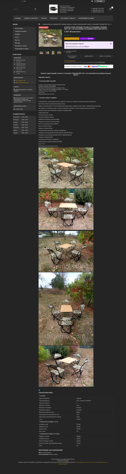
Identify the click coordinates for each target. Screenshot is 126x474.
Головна (18, 18)
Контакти (53, 18)
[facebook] (39, 390)
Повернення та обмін (86, 18)
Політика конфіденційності (100, 462)
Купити (72, 38)
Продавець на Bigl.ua (63, 460)
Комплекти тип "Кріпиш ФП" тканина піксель (57, 24)
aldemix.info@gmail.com (22, 82)
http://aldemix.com (20, 80)
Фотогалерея (19, 28)
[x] (41, 390)
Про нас (44, 18)
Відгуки (17, 43)
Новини (17, 34)
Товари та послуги (31, 18)
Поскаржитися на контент (83, 462)
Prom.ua (72, 459)
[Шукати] (35, 9)
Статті (17, 37)
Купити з (84, 38)
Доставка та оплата (68, 18)
